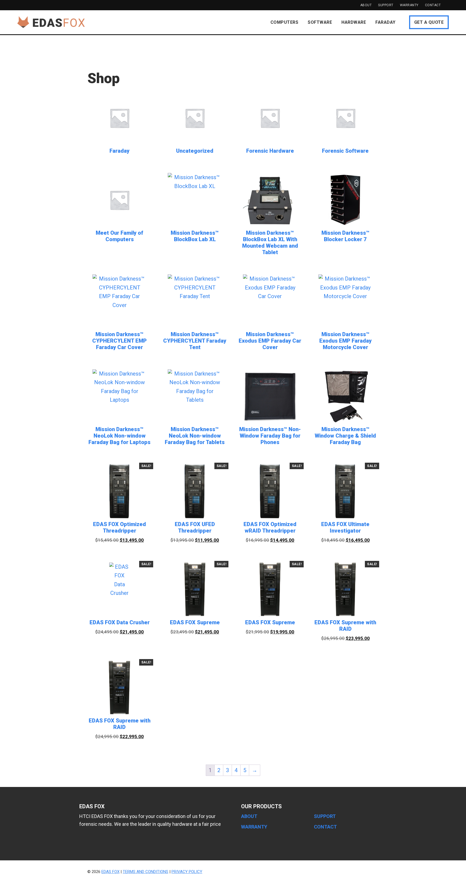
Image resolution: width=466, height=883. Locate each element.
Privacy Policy (187, 871)
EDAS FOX (51, 22)
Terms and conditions (145, 871)
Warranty (409, 5)
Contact (433, 5)
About (366, 5)
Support (385, 5)
